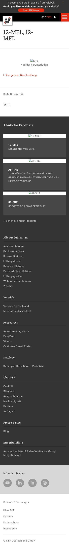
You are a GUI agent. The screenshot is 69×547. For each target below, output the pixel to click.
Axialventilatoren (13, 246)
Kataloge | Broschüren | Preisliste (23, 366)
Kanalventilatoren (14, 266)
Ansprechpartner (13, 396)
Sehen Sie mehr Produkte (21, 220)
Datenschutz (11, 522)
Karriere (8, 406)
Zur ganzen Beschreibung (21, 75)
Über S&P (9, 510)
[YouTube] (7, 483)
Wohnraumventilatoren (17, 281)
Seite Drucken (12, 94)
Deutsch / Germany (14, 502)
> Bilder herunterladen (34, 64)
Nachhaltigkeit (12, 401)
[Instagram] (45, 483)
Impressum (10, 528)
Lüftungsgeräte (12, 276)
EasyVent (9, 336)
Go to (31, 10)
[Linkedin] (20, 483)
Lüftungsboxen (12, 261)
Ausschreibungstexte (16, 331)
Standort (8, 391)
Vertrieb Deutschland (16, 306)
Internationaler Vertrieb (17, 311)
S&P (47, 17)
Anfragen (8, 411)
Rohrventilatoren (13, 256)
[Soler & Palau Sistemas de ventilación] (8, 24)
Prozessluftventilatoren (17, 271)
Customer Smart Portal (17, 346)
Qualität (8, 386)
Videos (7, 341)
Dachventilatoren (13, 251)
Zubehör (8, 286)
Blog (6, 431)
